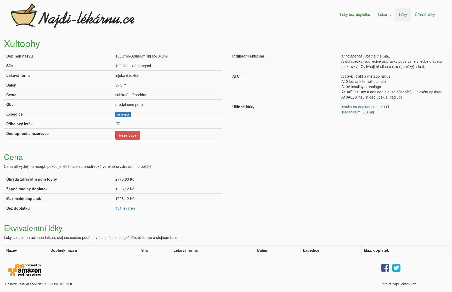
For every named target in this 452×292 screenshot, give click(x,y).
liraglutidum (350, 111)
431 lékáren (125, 208)
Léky (403, 14)
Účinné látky (425, 14)
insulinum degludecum (359, 106)
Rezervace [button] (128, 135)
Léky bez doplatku (355, 14)
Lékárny (384, 14)
